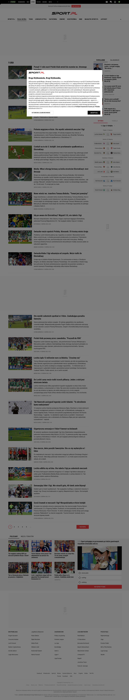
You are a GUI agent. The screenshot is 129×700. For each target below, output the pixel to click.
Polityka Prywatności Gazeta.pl (84, 106)
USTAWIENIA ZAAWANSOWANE (41, 112)
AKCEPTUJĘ (94, 113)
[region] (64, 93)
